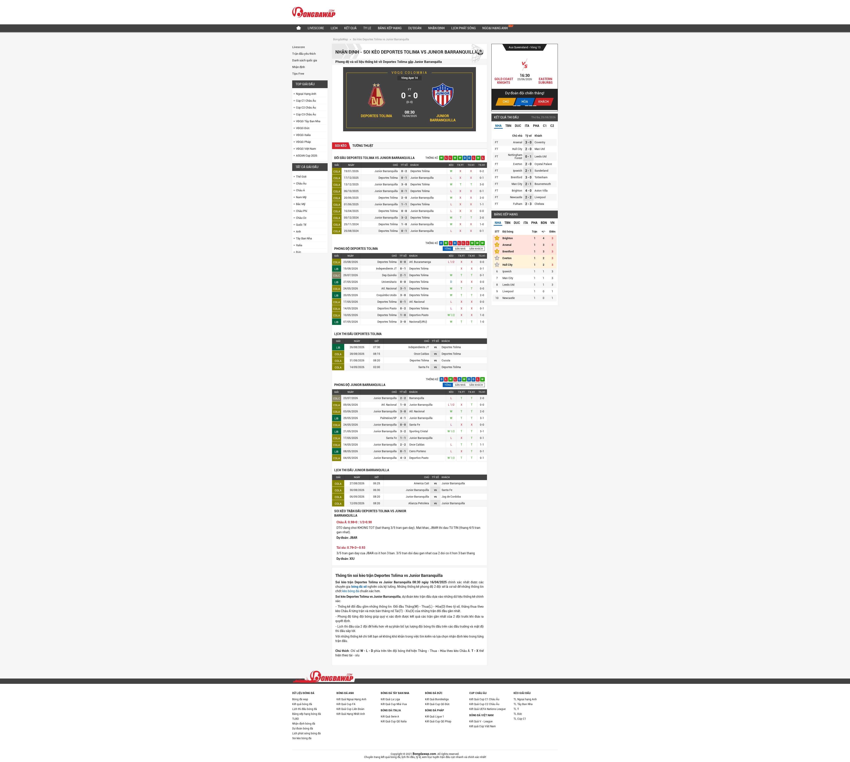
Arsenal (517, 142)
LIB (336, 269)
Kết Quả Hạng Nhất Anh (350, 713)
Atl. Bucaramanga (420, 262)
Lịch (334, 28)
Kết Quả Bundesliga (437, 699)
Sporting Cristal (418, 431)
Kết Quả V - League (481, 721)
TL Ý (516, 709)
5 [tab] (530, 105)
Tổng (447, 248)
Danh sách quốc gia (304, 60)
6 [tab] (534, 105)
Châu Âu (301, 183)
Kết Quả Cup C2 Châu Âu (484, 704)
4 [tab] (526, 105)
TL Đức (518, 713)
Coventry (540, 142)
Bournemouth (543, 184)
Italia (299, 245)
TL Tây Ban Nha (523, 704)
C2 (552, 126)
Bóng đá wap (300, 699)
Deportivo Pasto (387, 308)
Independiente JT (386, 268)
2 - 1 (528, 171)
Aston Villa (541, 190)
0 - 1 (528, 156)
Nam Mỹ (301, 197)
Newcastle (516, 197)
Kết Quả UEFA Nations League (487, 709)
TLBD (295, 718)
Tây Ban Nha (304, 238)
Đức (298, 252)
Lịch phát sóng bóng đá (306, 733)
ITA (527, 126)
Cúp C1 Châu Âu (306, 100)
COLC (336, 275)
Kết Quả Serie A (390, 716)
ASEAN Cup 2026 (306, 155)
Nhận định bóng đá (303, 723)
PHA (536, 126)
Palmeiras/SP (388, 418)
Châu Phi (301, 211)
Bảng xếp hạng (390, 28)
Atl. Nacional (389, 288)
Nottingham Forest (515, 156)
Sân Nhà (460, 248)
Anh (298, 231)
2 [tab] (518, 105)
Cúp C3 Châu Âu (306, 114)
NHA (498, 126)
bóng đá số (359, 586)
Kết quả (350, 28)
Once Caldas (416, 444)
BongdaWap (340, 39)
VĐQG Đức (303, 128)
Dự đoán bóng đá (302, 728)
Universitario (389, 281)
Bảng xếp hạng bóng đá (306, 713)
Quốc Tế (301, 224)
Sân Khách (476, 248)
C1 (545, 126)
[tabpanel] (525, 77)
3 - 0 (528, 142)
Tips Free (298, 73)
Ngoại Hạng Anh (495, 28)
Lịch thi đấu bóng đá (304, 709)
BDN (544, 223)
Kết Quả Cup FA (345, 704)
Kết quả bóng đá (302, 704)
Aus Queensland (519, 47)
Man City (517, 184)
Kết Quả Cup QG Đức (437, 704)
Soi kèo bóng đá (301, 738)
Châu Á (300, 190)
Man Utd (540, 149)
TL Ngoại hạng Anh (525, 699)
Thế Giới (301, 176)
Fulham (517, 204)
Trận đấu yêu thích (304, 53)
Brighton (517, 190)
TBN (508, 126)
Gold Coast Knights (504, 80)
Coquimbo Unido (387, 295)
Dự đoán (414, 28)
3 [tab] (522, 105)
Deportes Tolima (376, 116)
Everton (517, 164)
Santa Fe (414, 424)
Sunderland (541, 170)
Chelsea (539, 204)
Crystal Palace (543, 164)
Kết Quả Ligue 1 (434, 716)
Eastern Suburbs (545, 80)
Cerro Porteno (417, 451)
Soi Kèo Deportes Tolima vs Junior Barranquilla (381, 39)
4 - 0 (528, 190)
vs (435, 347)
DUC (518, 126)
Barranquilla (416, 398)
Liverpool (540, 197)
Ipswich (517, 170)
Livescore (316, 28)
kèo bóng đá (350, 591)
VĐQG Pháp (303, 141)
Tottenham (541, 177)
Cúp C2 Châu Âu (306, 107)
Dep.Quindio (389, 275)
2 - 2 (528, 197)
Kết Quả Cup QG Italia (394, 721)
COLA (336, 171)
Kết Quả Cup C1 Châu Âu (484, 699)
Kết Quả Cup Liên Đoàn (350, 709)
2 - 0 (528, 149)
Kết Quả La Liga (390, 699)
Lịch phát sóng (463, 28)
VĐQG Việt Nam (306, 148)
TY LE (367, 28)
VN (552, 223)
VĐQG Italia (303, 135)
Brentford (516, 177)
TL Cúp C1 (520, 718)
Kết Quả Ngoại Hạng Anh (351, 699)
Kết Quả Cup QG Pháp (438, 721)
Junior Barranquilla (443, 118)
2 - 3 (528, 204)
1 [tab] (514, 105)
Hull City (517, 149)
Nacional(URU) (418, 321)
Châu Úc (301, 217)
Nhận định (436, 28)
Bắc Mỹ (300, 204)
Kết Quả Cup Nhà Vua (394, 704)
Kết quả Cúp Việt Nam (482, 726)
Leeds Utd (541, 156)
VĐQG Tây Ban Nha (308, 121)
